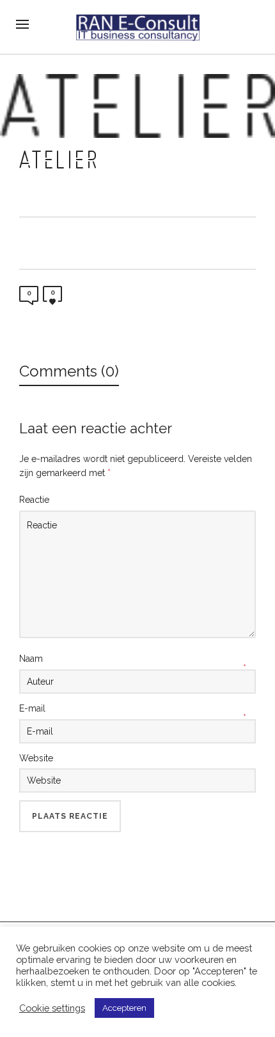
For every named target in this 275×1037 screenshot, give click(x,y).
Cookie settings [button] (52, 1008)
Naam (31, 658)
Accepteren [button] (124, 1008)
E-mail (32, 708)
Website (36, 758)
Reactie (34, 500)
